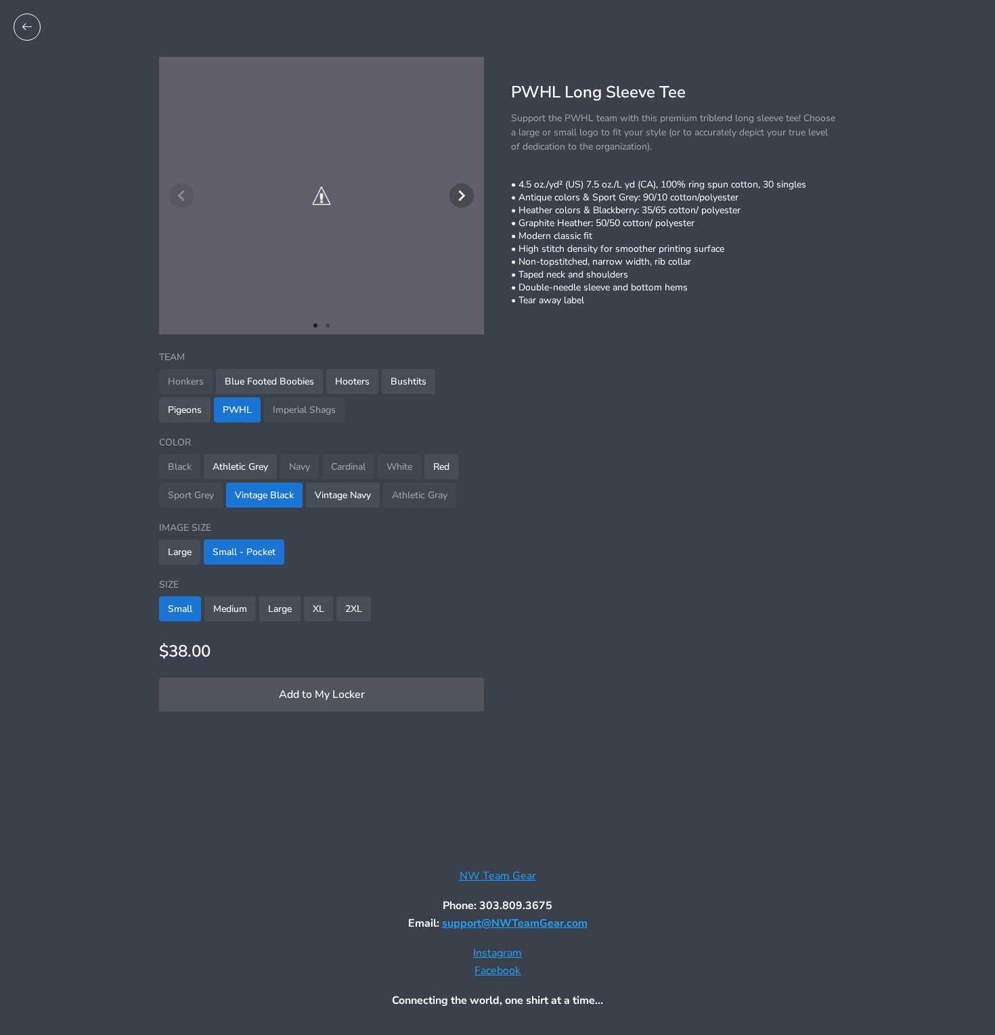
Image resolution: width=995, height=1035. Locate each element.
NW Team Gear (498, 875)
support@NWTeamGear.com (515, 923)
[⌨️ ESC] (27, 27)
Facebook (497, 970)
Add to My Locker (322, 694)
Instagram (497, 953)
